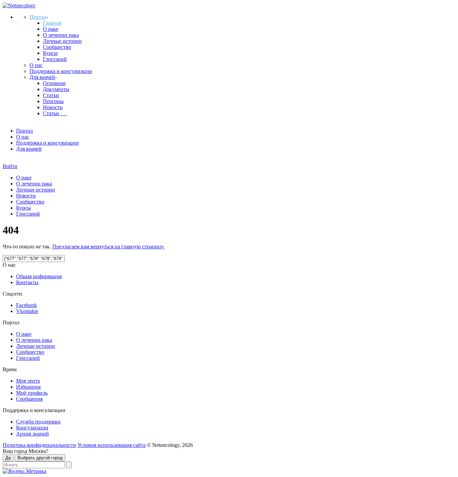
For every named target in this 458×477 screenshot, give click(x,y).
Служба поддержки (38, 421)
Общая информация (39, 276)
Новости (53, 107)
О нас (36, 65)
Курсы (50, 53)
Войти (10, 166)
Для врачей (42, 77)
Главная (52, 23)
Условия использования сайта (111, 445)
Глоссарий (55, 59)
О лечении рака (61, 35)
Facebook (26, 305)
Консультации (32, 427)
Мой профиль (32, 393)
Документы (56, 89)
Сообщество (57, 47)
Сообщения (29, 399)
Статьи (51, 95)
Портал (38, 17)
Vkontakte (27, 311)
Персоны (53, 101)
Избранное (28, 387)
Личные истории (62, 41)
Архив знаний (32, 433)
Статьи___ (55, 113)
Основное (54, 83)
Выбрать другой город (40, 457)
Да (8, 457)
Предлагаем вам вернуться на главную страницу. (108, 246)
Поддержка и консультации (61, 71)
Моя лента (28, 381)
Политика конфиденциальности (39, 445)
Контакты (27, 282)
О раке (50, 29)
